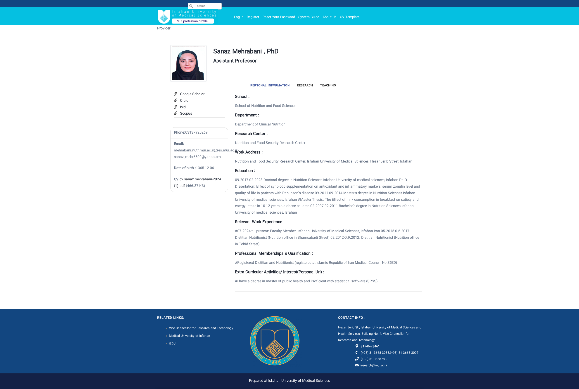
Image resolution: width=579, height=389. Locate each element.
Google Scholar (192, 94)
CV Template (350, 17)
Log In (238, 17)
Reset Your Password (279, 17)
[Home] (187, 16)
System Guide (308, 17)
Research (305, 85)
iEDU (172, 343)
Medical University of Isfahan (189, 336)
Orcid (184, 101)
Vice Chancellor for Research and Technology (201, 328)
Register (253, 17)
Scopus (186, 114)
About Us (330, 17)
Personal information (270, 85)
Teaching (328, 85)
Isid (183, 107)
